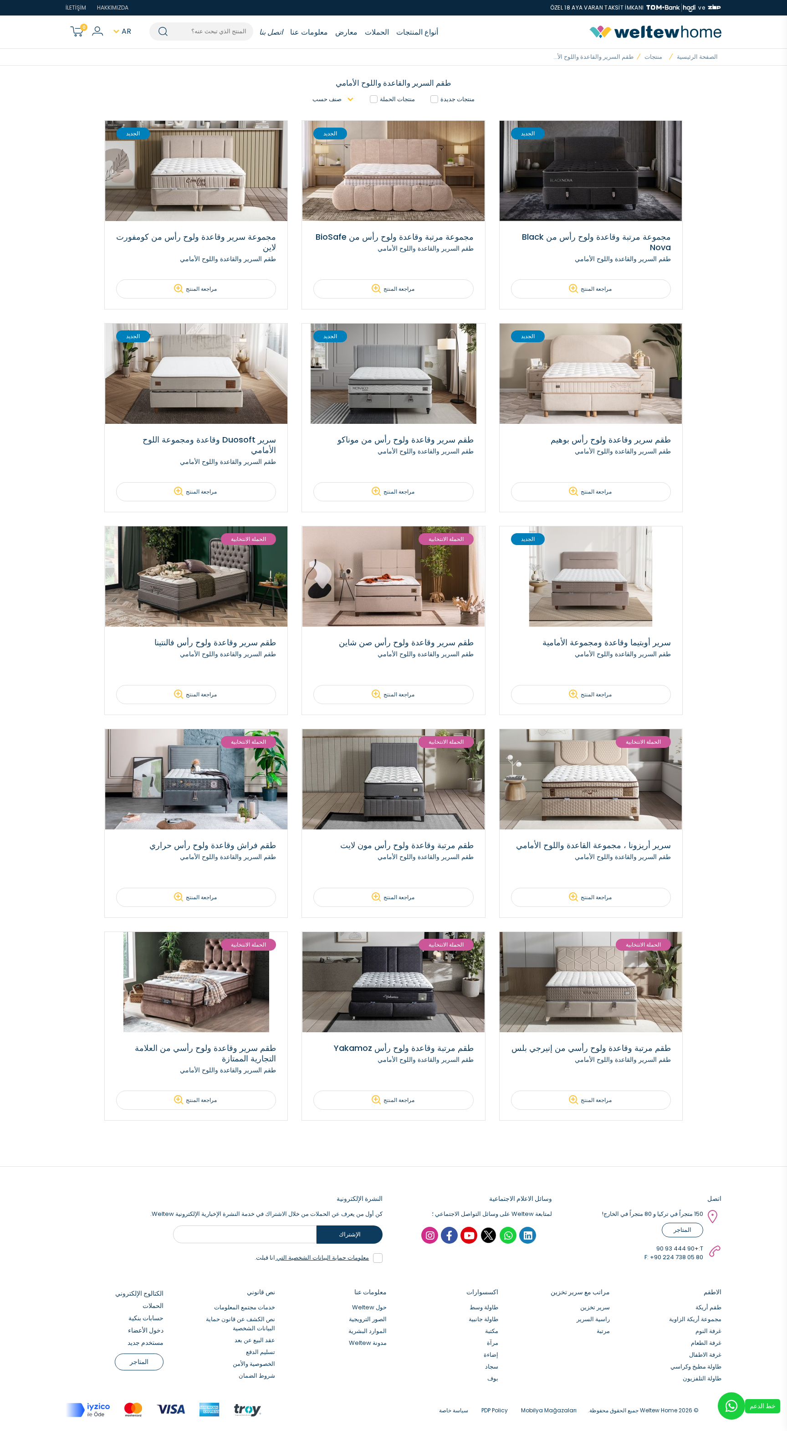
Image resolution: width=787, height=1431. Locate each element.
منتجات (653, 56)
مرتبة (603, 1331)
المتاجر (682, 1229)
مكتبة (491, 1331)
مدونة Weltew (368, 1342)
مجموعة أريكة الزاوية (695, 1319)
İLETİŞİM (76, 7)
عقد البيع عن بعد (255, 1340)
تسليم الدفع (260, 1352)
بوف (492, 1378)
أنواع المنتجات (417, 32)
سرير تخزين (595, 1307)
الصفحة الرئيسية (697, 56)
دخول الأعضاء (146, 1330)
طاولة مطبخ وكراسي (695, 1366)
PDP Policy (494, 1410)
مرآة (492, 1342)
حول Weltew (369, 1307)
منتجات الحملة (397, 99)
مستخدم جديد (146, 1342)
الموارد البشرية (367, 1331)
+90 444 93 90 (677, 1248)
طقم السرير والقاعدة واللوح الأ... (593, 56)
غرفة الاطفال (705, 1354)
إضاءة (491, 1354)
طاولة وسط (484, 1307)
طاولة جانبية (483, 1319)
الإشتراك (350, 1234)
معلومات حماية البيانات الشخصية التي (322, 1257)
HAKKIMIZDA (112, 7)
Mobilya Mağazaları (549, 1410)
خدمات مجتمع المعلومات (244, 1307)
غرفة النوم (708, 1331)
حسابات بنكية (146, 1318)
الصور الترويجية (368, 1319)
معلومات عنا (309, 32)
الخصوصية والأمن (254, 1363)
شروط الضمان (257, 1375)
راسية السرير (593, 1319)
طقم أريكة (708, 1307)
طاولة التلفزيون (702, 1378)
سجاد (491, 1366)
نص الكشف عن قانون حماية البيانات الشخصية (240, 1324)
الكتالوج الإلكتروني (139, 1293)
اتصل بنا (271, 32)
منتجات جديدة (457, 99)
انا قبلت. (312, 1257)
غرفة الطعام (706, 1342)
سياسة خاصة (453, 1410)
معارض (346, 32)
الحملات (377, 32)
